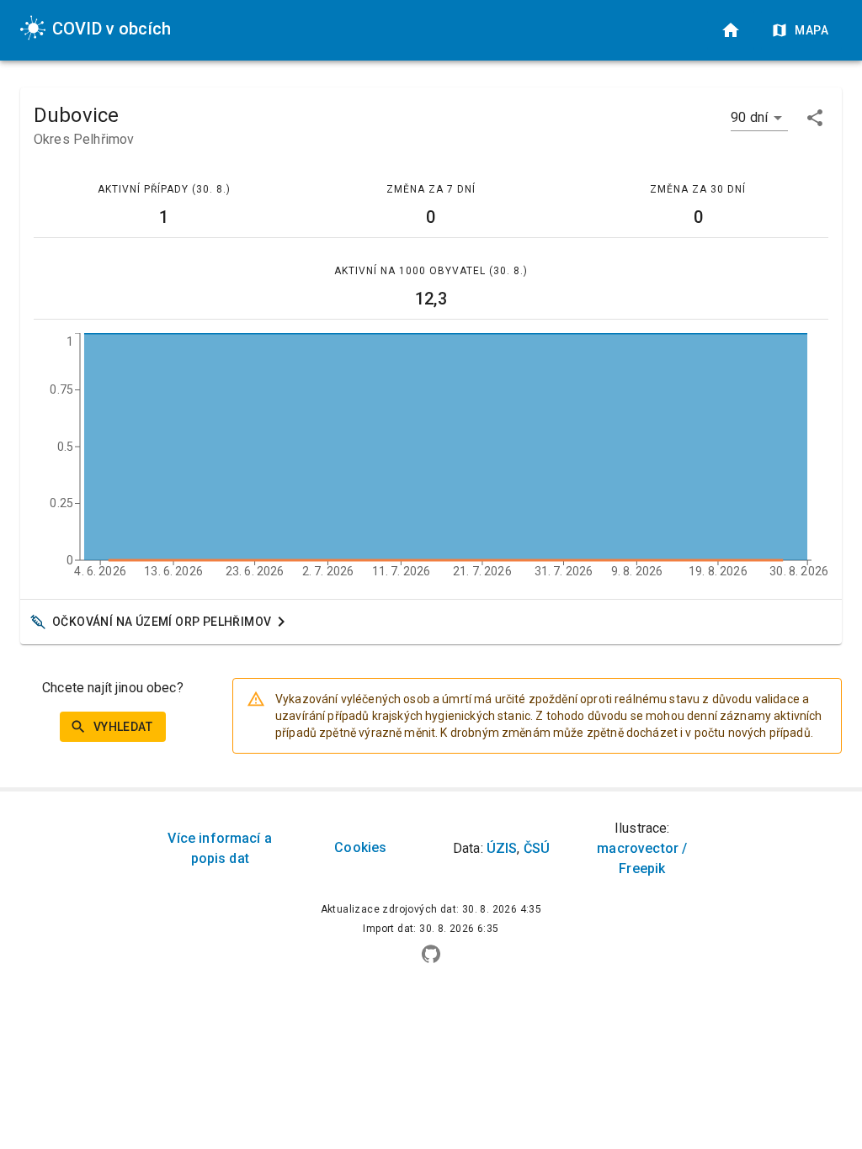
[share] (815, 118)
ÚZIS (502, 848)
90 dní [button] (749, 117)
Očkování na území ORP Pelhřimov (161, 621)
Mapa (811, 30)
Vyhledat (122, 726)
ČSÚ (537, 848)
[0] (730, 30)
